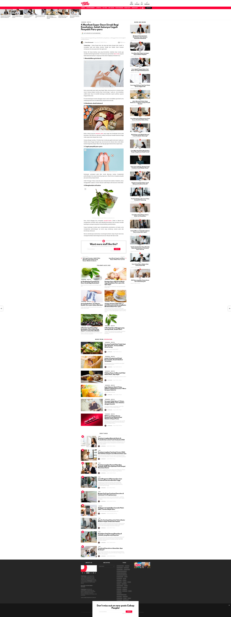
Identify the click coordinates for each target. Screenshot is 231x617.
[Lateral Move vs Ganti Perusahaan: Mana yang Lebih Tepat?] (140, 224)
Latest (131, 4)
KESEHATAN (83, 279)
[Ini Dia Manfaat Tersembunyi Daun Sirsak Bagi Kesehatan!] (92, 274)
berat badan (120, 567)
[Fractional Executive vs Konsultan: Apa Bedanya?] (89, 551)
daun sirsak (116, 53)
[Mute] (93, 573)
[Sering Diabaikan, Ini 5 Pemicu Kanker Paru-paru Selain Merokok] (92, 296)
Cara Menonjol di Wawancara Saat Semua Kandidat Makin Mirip (63, 16)
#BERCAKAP (135, 7)
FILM (125, 578)
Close (229, 605)
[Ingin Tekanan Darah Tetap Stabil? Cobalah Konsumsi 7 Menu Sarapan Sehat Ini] (92, 391)
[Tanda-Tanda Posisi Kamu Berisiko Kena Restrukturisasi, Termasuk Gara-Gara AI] (140, 240)
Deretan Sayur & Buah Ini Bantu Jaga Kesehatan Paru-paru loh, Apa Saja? (115, 283)
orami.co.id (115, 171)
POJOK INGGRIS (119, 7)
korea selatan (120, 585)
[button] (88, 569)
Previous (0, 14)
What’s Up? (127, 7)
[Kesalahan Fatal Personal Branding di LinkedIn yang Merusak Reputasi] (89, 537)
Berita (83, 7)
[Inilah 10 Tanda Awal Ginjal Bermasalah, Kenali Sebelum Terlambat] (92, 362)
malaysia (119, 589)
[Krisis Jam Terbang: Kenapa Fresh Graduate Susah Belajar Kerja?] (140, 160)
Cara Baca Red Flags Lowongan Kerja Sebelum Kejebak (17, 16)
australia (127, 565)
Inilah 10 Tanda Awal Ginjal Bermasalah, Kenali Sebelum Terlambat (114, 360)
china (126, 576)
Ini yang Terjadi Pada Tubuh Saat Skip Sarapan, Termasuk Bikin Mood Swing (115, 346)
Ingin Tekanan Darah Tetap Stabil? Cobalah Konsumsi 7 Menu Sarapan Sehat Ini (115, 389)
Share (85, 62)
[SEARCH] (140, 8)
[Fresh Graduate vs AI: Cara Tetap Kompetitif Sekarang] (140, 192)
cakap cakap (127, 569)
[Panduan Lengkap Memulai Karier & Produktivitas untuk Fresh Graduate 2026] (89, 441)
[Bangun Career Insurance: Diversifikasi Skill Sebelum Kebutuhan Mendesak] (6, 12)
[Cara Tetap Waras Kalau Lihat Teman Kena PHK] (140, 257)
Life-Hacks (111, 7)
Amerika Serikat (121, 565)
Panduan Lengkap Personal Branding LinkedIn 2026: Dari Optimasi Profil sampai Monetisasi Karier (111, 466)
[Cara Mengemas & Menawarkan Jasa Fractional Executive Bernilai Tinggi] (89, 482)
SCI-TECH (105, 7)
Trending (147, 4)
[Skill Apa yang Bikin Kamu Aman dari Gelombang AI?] (140, 273)
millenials (125, 589)
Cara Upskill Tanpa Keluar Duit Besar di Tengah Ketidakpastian (29, 16)
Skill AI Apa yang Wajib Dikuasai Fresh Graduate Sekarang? (74, 16)
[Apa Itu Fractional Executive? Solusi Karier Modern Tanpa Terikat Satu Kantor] (89, 523)
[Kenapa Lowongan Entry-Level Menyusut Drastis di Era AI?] (140, 176)
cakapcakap (120, 569)
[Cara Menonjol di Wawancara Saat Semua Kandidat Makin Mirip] (63, 12)
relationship (120, 598)
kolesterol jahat (99, 133)
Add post (148, 7)
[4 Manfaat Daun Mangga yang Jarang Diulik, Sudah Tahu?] (115, 320)
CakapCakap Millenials (122, 571)
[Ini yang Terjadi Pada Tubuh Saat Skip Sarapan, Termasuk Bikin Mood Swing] (92, 348)
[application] (89, 569)
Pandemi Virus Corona (122, 594)
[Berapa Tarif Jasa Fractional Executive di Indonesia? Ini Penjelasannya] (89, 496)
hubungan (119, 580)
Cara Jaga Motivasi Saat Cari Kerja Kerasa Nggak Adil (40, 16)
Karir (99, 436)
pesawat (125, 596)
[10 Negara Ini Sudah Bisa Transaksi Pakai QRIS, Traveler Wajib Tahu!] (89, 510)
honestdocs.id (112, 87)
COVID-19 (120, 578)
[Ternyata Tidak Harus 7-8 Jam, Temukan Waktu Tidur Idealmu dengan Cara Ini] (92, 405)
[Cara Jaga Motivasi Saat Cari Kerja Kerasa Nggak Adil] (40, 12)
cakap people (120, 576)
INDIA (125, 580)
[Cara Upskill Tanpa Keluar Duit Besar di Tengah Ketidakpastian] (29, 12)
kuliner (126, 585)
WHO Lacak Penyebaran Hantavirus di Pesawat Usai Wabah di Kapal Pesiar (113, 417)
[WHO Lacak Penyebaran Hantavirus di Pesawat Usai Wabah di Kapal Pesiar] (92, 420)
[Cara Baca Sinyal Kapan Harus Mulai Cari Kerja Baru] (140, 208)
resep (125, 598)
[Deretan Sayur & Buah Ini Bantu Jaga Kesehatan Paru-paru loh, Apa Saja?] (115, 274)
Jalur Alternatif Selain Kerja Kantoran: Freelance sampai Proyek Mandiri (140, 102)
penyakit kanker (108, 220)
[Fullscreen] (95, 573)
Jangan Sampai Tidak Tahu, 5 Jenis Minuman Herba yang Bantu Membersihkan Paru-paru (115, 305)
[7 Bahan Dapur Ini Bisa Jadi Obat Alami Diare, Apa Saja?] (92, 377)
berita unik (127, 567)
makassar (125, 587)
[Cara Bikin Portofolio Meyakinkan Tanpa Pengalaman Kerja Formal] (140, 143)
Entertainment (90, 7)
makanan (119, 587)
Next (230, 14)
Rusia (130, 598)
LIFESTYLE (98, 7)
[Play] (82, 573)
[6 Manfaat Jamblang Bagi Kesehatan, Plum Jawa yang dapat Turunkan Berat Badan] (92, 320)
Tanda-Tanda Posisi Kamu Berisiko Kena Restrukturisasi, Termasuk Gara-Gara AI (140, 248)
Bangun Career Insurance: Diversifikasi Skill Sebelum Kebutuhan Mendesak (6, 16)
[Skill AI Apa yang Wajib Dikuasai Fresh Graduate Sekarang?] (75, 12)
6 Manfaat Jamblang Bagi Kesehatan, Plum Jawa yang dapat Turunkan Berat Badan (90, 329)
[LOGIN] (143, 8)
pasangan (120, 596)
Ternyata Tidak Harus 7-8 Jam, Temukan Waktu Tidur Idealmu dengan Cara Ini (114, 403)
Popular (137, 4)
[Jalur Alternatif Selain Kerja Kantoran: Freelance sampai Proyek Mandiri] (52, 12)
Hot (142, 4)
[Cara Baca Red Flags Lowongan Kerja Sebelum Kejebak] (17, 12)
